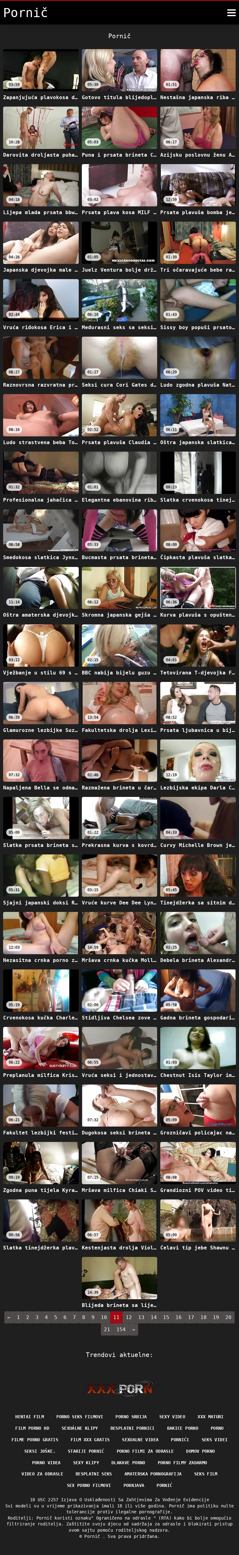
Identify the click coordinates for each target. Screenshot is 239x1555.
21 (107, 1329)
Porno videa (46, 1462)
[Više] (231, 12)
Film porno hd (32, 1428)
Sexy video (172, 1416)
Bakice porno (182, 1428)
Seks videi (215, 1439)
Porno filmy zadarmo (182, 1462)
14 (154, 1317)
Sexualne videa (140, 1439)
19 (216, 1317)
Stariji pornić (86, 1451)
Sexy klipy (86, 1462)
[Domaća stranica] (119, 1388)
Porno (217, 1428)
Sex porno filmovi (89, 1485)
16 (179, 1317)
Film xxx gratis (90, 1439)
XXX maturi (211, 1416)
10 (104, 1317)
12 (129, 1317)
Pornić (164, 1485)
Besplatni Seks (94, 1473)
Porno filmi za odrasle (145, 1451)
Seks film (206, 1473)
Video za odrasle (42, 1473)
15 (166, 1317)
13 (141, 1317)
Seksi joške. (39, 1451)
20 (228, 1317)
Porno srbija (131, 1416)
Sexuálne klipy (80, 1428)
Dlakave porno (128, 1462)
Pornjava (134, 1485)
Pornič (93, 1536)
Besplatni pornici (132, 1428)
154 (121, 1329)
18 (203, 1317)
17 (191, 1317)
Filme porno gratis (35, 1439)
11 (116, 1317)
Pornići (180, 1439)
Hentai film (29, 1416)
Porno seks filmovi (79, 1416)
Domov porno (200, 1451)
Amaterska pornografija (153, 1473)
